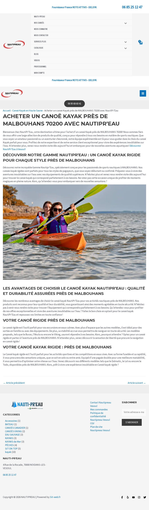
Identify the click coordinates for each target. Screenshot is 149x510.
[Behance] (133, 497)
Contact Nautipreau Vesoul (100, 404)
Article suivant (137, 383)
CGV (92, 423)
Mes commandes (99, 409)
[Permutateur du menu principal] (143, 93)
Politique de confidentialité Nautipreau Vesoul (100, 416)
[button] (74, 103)
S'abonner (131, 422)
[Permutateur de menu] (125, 23)
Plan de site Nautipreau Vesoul (100, 428)
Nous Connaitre (41, 28)
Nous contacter (41, 35)
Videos (37, 60)
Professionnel (40, 66)
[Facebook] (122, 497)
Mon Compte (39, 72)
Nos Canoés (39, 22)
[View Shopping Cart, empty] (141, 44)
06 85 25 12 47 (132, 7)
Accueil (7, 110)
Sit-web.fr (55, 497)
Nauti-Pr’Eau (39, 16)
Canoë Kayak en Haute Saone (27, 110)
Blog (36, 53)
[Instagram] (139, 497)
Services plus (40, 41)
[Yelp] (127, 497)
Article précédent (14, 383)
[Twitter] (144, 497)
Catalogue (38, 47)
